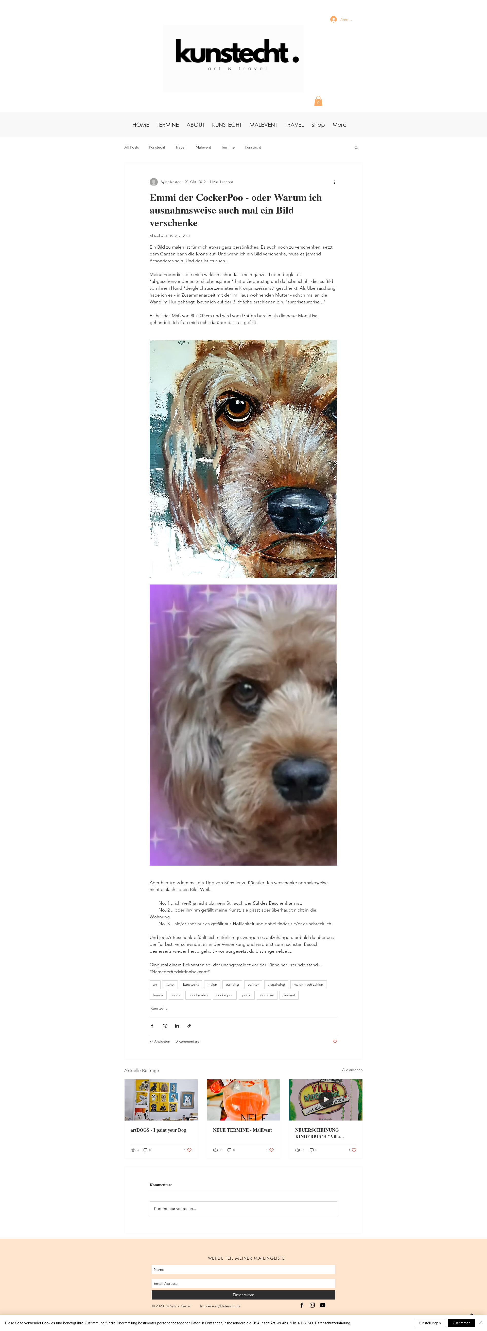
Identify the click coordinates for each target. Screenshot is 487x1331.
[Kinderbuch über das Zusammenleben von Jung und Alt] (325, 1100)
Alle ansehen (352, 1069)
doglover (267, 995)
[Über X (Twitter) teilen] (164, 1025)
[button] (318, 101)
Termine (228, 147)
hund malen (198, 995)
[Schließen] (481, 1323)
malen (212, 984)
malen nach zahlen (308, 984)
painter (253, 984)
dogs (176, 995)
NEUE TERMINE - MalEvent (242, 1130)
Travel (180, 147)
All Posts (131, 147)
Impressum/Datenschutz (220, 1306)
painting (232, 984)
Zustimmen (462, 1322)
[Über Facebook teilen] (152, 1025)
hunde (158, 995)
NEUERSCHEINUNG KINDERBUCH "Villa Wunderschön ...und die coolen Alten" (325, 1133)
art (155, 984)
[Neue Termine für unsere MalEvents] (243, 1100)
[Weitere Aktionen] (334, 182)
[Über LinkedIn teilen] (177, 1025)
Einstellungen (430, 1322)
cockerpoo (224, 995)
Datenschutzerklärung (332, 1322)
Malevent (203, 147)
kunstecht (191, 984)
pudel (246, 995)
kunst (170, 984)
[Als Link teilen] (189, 1025)
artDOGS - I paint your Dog (158, 1130)
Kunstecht (157, 147)
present (289, 995)
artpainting (276, 984)
